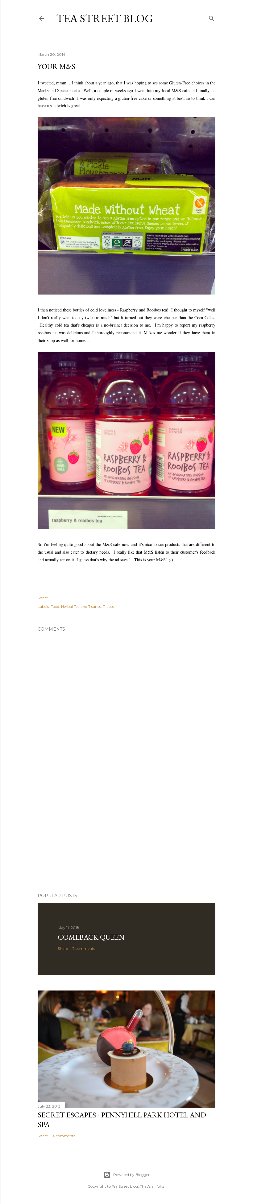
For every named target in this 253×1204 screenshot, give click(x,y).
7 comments (84, 948)
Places (108, 606)
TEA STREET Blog (104, 18)
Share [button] (43, 598)
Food (55, 606)
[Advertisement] (126, 834)
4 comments (63, 1135)
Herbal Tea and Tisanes (81, 606)
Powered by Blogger (131, 1174)
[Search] (211, 17)
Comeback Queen (91, 937)
